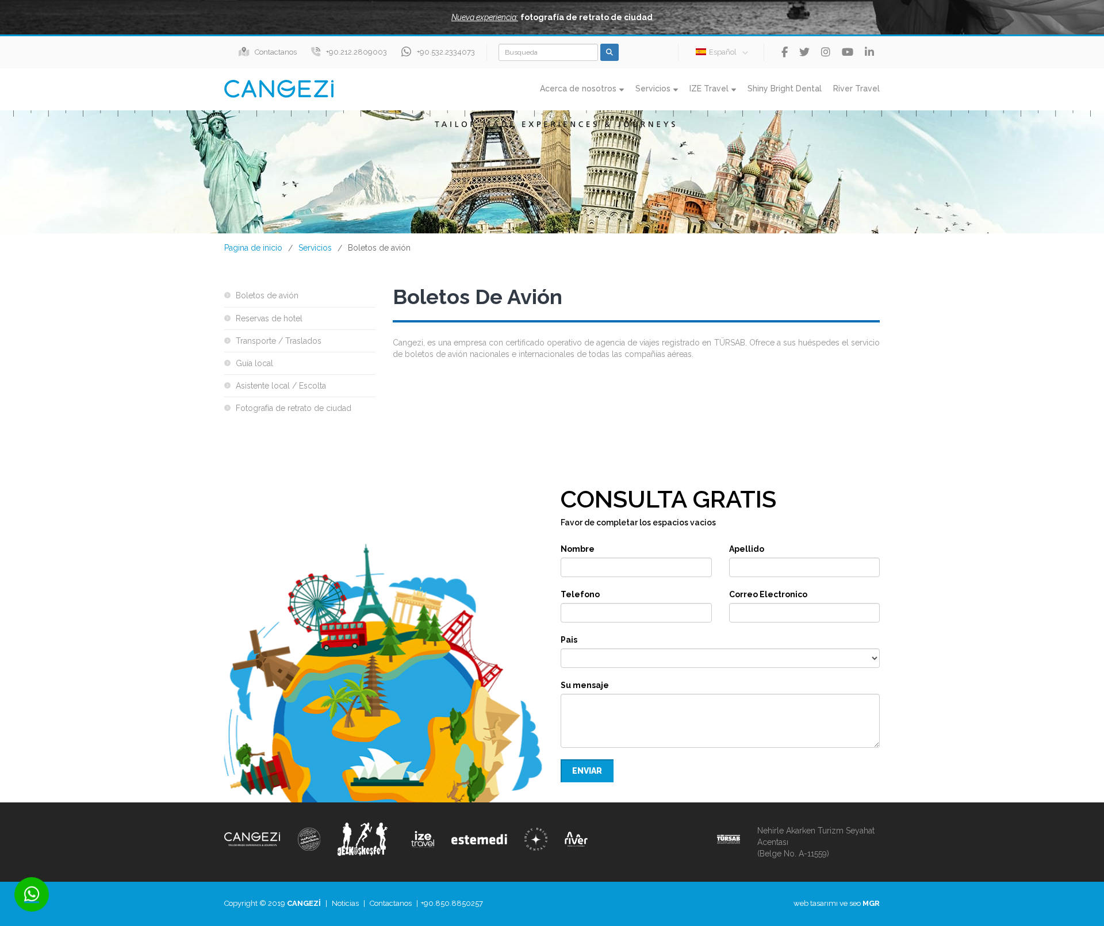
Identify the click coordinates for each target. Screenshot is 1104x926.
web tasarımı (815, 903)
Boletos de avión (267, 295)
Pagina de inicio (253, 247)
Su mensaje (585, 685)
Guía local (254, 363)
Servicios (652, 88)
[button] (552, 17)
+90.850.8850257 (452, 903)
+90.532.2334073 (446, 52)
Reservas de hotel (269, 318)
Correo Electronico (768, 594)
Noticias (345, 903)
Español (723, 52)
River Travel (856, 88)
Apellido (746, 549)
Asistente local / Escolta (281, 385)
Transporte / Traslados (278, 340)
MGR (871, 903)
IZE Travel (709, 88)
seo (855, 903)
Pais (569, 639)
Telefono (580, 594)
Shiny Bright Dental (784, 88)
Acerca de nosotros (578, 88)
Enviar (587, 770)
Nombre (578, 549)
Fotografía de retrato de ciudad (293, 408)
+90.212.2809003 (356, 52)
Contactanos (276, 52)
